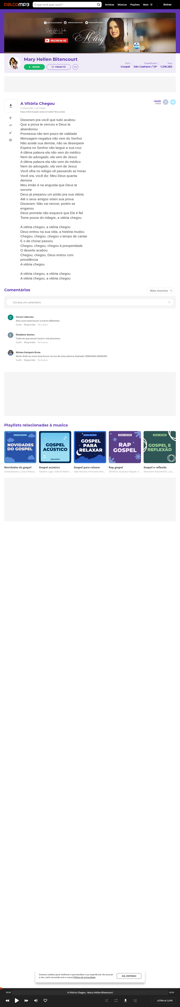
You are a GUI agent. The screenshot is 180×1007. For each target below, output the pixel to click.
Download (125, 1000)
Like (45, 1000)
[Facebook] (165, 102)
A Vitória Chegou (76, 992)
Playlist (135, 1000)
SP (155, 66)
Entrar (167, 4)
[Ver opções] (75, 67)
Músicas (122, 4)
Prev (7, 1000)
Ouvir (36, 67)
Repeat (116, 1000)
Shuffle (106, 1000)
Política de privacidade (84, 977)
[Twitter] (173, 102)
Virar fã (60, 67)
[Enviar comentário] (170, 302)
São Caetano (142, 66)
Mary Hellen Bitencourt (51, 59)
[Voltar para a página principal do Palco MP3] (17, 4)
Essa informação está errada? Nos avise (42, 112)
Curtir (19, 325)
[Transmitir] (144, 1000)
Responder (30, 325)
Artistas (109, 4)
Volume (36, 1000)
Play (17, 1000)
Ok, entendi (129, 976)
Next (26, 1000)
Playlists (135, 4)
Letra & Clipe (165, 1000)
